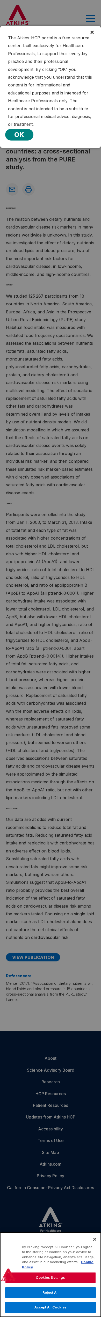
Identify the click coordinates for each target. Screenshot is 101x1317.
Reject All (50, 1292)
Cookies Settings (50, 1277)
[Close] (94, 1239)
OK (19, 134)
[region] (50, 1274)
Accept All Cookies (50, 1307)
